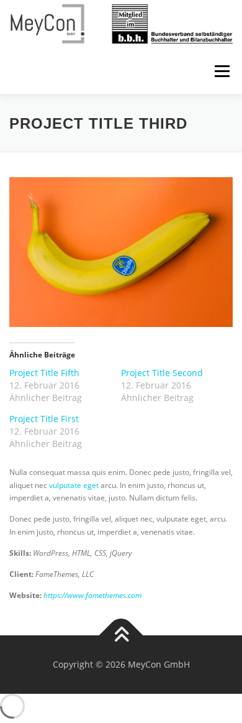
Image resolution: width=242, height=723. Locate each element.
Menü (221, 71)
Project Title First (44, 419)
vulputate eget (74, 485)
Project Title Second (162, 373)
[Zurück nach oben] (121, 636)
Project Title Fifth (44, 373)
